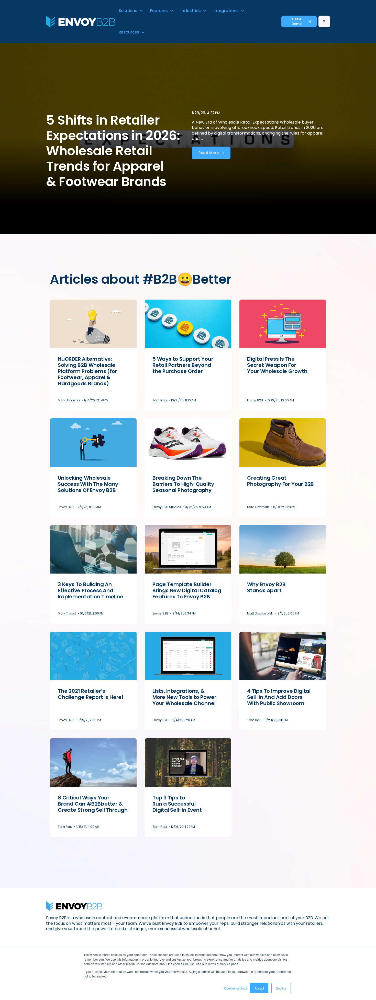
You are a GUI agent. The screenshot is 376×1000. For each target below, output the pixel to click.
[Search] (324, 21)
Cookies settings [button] (235, 988)
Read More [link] (208, 152)
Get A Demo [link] (297, 21)
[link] (80, 21)
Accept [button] (259, 988)
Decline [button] (281, 988)
